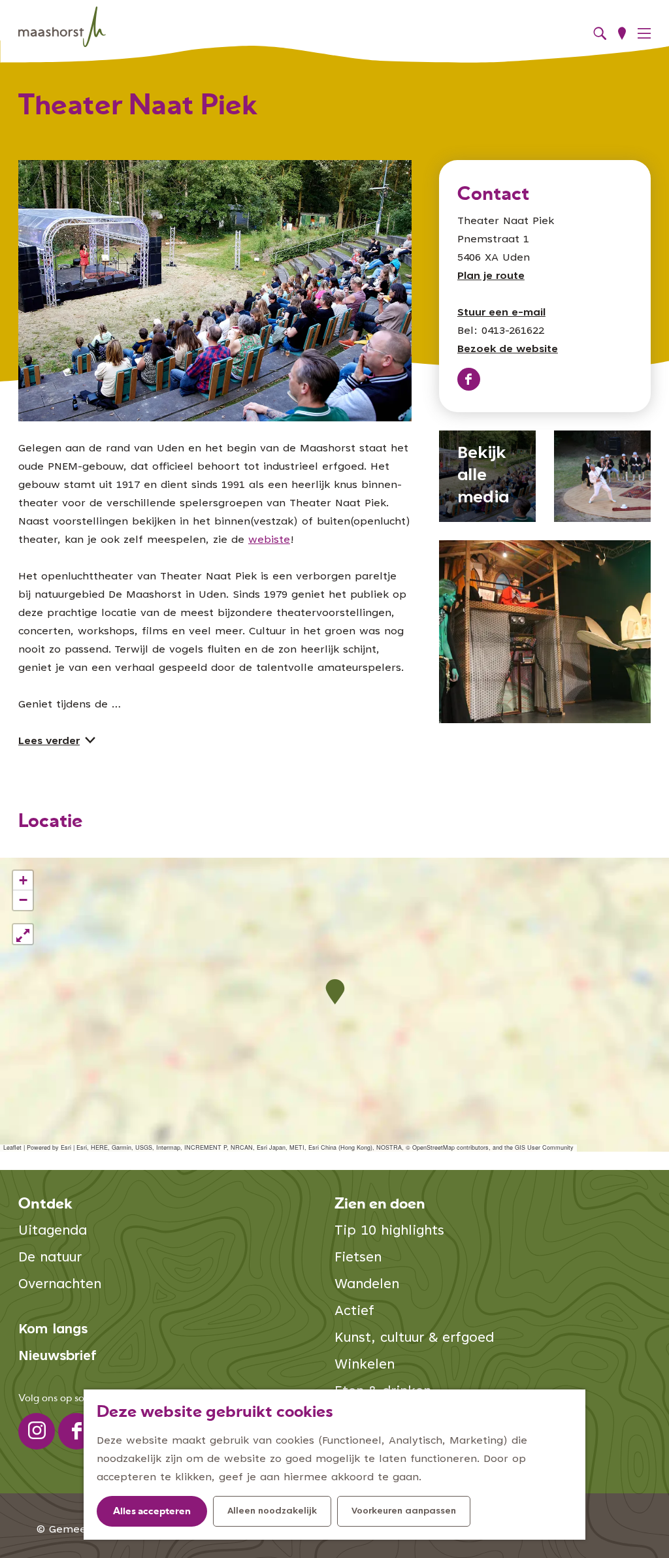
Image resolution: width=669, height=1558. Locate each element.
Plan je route (491, 276)
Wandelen (366, 1285)
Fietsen (358, 1258)
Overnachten (59, 1285)
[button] (334, 992)
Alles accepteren (152, 1512)
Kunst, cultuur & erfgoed (414, 1339)
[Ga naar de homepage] (62, 27)
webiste (269, 540)
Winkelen (364, 1365)
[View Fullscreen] (23, 934)
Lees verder (49, 741)
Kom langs (53, 1330)
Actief (354, 1312)
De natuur (50, 1258)
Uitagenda (52, 1232)
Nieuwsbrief (57, 1357)
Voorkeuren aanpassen (403, 1511)
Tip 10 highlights (389, 1232)
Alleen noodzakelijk (272, 1511)
